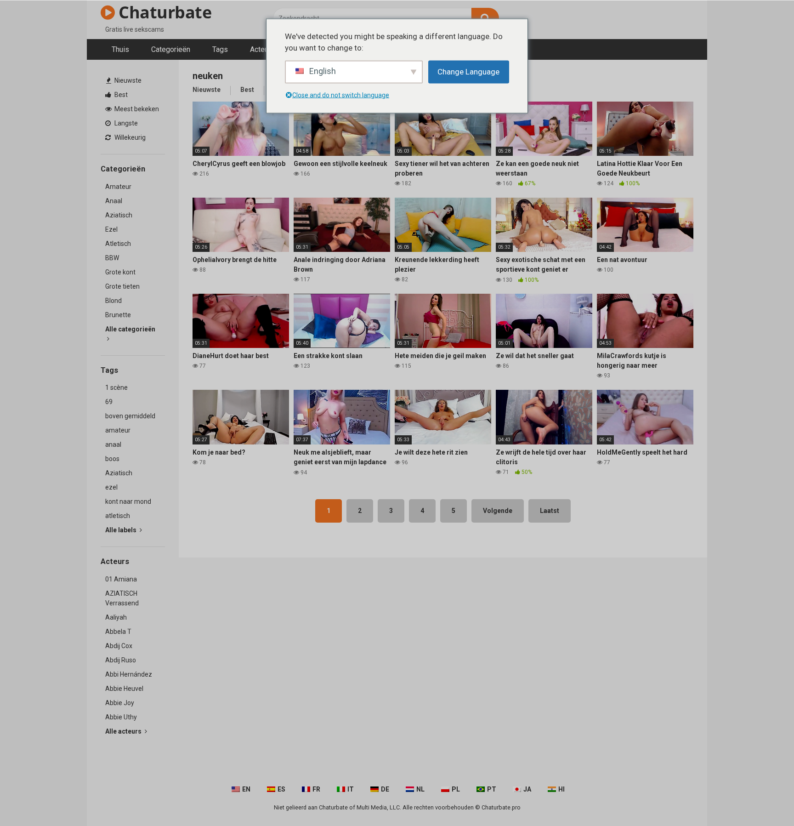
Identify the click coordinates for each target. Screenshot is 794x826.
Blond (113, 300)
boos (112, 458)
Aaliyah (116, 617)
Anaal (113, 201)
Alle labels (121, 530)
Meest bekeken (136, 109)
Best (120, 94)
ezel (111, 487)
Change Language (468, 71)
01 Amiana (121, 579)
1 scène (116, 387)
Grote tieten (122, 286)
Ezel (111, 229)
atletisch (117, 515)
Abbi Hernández (128, 674)
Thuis (120, 49)
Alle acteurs (124, 731)
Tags (220, 49)
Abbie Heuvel (124, 688)
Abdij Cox (118, 645)
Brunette (118, 315)
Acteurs (262, 49)
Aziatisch (118, 215)
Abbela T (118, 631)
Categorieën (170, 49)
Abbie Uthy (121, 717)
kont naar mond (128, 501)
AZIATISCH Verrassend (122, 598)
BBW (112, 258)
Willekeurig (129, 137)
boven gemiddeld (130, 416)
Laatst (549, 510)
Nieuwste (127, 80)
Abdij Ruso (120, 660)
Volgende (497, 510)
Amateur (118, 186)
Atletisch (118, 243)
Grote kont (120, 272)
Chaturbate (163, 12)
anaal (113, 444)
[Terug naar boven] (763, 798)
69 (109, 401)
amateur (117, 430)
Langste (125, 123)
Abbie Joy (119, 702)
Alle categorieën (130, 329)
